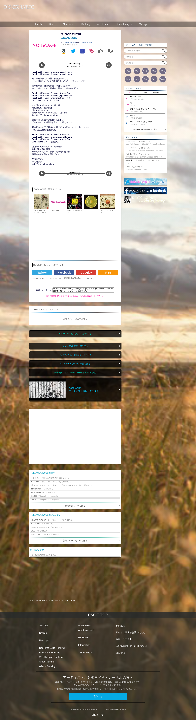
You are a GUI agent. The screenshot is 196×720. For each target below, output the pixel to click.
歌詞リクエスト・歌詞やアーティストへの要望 (75, 373)
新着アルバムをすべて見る (75, 540)
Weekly (156, 93)
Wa (162, 79)
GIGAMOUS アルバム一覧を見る (75, 364)
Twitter (42, 272)
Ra (154, 79)
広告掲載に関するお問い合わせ (132, 646)
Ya (145, 79)
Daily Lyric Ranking (49, 652)
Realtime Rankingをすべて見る (145, 129)
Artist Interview (86, 630)
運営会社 (120, 652)
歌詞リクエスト (124, 639)
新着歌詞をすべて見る (75, 506)
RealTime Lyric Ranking (52, 648)
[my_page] (143, 24)
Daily (145, 93)
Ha (128, 79)
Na (163, 71)
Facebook (64, 272)
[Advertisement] (116, 9)
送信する (98, 696)
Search (43, 633)
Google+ (86, 272)
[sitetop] (38, 24)
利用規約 (120, 625)
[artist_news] (103, 24)
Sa (145, 71)
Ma (137, 79)
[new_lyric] (68, 24)
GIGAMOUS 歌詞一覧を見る (75, 346)
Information (84, 645)
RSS (108, 272)
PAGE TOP (98, 615)
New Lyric (44, 640)
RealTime (132, 93)
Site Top (43, 625)
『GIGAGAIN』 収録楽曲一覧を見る (75, 355)
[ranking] (85, 24)
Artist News (84, 625)
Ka (137, 71)
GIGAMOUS (70, 42)
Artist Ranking (46, 661)
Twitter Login (85, 652)
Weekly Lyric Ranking (51, 657)
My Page (83, 637)
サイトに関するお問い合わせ (131, 632)
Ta (154, 71)
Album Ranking (47, 666)
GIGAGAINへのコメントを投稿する (75, 334)
